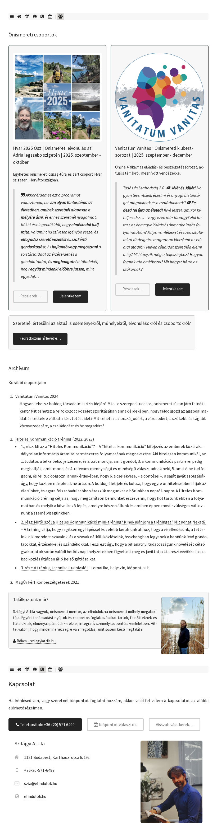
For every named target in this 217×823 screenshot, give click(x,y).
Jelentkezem (70, 295)
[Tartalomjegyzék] (11, 16)
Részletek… (30, 295)
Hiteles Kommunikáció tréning (43, 439)
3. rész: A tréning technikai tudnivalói (54, 567)
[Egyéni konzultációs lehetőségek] (27, 16)
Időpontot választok (117, 724)
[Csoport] (60, 16)
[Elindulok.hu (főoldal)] (19, 16)
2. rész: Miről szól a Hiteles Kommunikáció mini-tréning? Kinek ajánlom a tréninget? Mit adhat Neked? (113, 522)
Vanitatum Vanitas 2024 (36, 396)
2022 (78, 439)
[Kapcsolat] (42, 16)
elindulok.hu (98, 611)
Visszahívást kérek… (174, 724)
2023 (88, 439)
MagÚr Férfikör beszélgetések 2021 (47, 582)
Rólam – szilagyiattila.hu (36, 640)
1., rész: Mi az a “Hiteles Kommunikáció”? (58, 446)
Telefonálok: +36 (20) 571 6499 (47, 724)
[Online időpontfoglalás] (50, 16)
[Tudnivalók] (35, 16)
